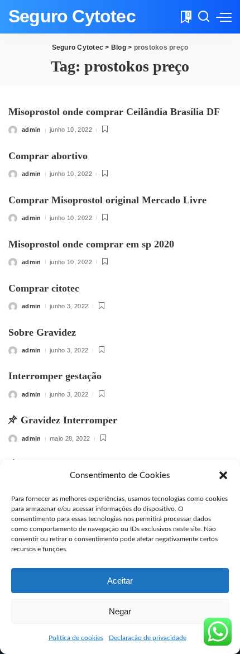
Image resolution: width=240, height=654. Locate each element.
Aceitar (120, 580)
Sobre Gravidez (42, 332)
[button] (223, 475)
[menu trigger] (224, 17)
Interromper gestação (55, 375)
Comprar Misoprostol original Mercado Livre (107, 200)
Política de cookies (76, 637)
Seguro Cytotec (72, 16)
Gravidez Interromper (69, 420)
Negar (120, 611)
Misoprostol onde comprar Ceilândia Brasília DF (114, 111)
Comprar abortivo (48, 155)
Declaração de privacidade (147, 637)
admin (31, 129)
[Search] (203, 17)
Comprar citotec (43, 288)
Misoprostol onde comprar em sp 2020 (91, 244)
